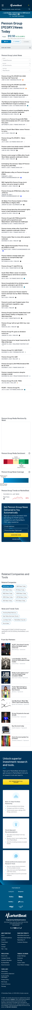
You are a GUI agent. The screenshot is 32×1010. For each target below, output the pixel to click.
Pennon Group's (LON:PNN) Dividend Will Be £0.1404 (15, 364)
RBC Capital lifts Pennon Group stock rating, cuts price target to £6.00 (14, 183)
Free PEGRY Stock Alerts (18, 16)
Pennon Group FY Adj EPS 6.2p (12, 266)
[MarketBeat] (16, 5)
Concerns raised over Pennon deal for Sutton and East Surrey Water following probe (15, 293)
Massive (13, 999)
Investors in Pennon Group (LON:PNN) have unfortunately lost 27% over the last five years (15, 121)
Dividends (20, 958)
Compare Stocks (5, 958)
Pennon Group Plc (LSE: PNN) (12, 381)
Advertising (4, 971)
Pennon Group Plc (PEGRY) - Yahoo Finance (13, 139)
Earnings (19, 960)
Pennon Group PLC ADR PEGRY (12, 350)
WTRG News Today (8, 586)
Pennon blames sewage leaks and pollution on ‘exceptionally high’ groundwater (13, 257)
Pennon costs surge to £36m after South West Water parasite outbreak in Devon (15, 156)
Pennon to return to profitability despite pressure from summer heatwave (15, 111)
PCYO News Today (20, 600)
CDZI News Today (7, 600)
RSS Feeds (4, 982)
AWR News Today (21, 586)
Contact (3, 946)
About (3, 935)
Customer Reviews (22, 942)
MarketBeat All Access (23, 935)
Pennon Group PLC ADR (9, 357)
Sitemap (3, 986)
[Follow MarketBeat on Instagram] (19, 928)
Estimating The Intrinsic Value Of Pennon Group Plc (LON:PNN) (16, 164)
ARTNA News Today (21, 597)
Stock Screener (5, 965)
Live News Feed (7, 619)
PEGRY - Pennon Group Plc (11, 388)
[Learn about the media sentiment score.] (29, 453)
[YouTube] (15, 928)
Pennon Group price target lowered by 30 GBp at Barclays (16, 341)
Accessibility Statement (7, 973)
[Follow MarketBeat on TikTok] (21, 928)
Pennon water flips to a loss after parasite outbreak (16, 238)
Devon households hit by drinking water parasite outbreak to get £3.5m (15, 284)
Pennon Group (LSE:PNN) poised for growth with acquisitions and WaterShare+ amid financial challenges (15, 220)
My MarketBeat (5, 962)
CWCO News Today (8, 597)
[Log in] (29, 5)
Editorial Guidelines (6, 937)
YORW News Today (21, 593)
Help (6, 949)
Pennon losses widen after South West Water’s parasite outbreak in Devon (15, 229)
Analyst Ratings (21, 956)
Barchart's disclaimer (12, 1007)
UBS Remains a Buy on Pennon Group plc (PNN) (15, 173)
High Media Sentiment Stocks (11, 616)
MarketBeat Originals (20, 619)
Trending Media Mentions (9, 612)
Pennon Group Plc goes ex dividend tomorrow (14, 332)
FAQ (2, 949)
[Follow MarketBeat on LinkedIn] (17, 928)
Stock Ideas (6, 623)
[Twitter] (11, 928)
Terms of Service (5, 984)
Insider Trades (21, 962)
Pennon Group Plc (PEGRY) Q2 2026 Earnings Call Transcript (14, 85)
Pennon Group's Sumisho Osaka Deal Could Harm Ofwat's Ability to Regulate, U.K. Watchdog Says (16, 314)
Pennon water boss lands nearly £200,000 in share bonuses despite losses (16, 147)
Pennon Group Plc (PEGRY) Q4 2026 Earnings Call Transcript (14, 77)
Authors (3, 940)
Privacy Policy (5, 979)
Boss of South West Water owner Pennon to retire (16, 130)
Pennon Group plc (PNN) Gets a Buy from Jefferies (15, 192)
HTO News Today (20, 590)
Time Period (4, 68)
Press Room (4, 942)
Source (3, 58)
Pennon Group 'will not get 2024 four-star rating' (16, 324)
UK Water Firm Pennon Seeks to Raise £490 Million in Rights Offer (14, 202)
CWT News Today (7, 590)
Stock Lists (4, 956)
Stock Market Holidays (23, 965)
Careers (3, 944)
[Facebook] (13, 928)
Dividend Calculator (6, 960)
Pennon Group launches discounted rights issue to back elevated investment (16, 210)
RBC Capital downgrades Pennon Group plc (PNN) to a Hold (15, 246)
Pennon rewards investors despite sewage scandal (13, 373)
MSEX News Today (7, 593)
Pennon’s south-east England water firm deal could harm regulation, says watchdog (15, 304)
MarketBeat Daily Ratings (24, 937)
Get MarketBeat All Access (16, 782)
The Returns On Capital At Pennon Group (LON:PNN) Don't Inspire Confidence (15, 103)
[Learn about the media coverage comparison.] (29, 472)
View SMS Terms (16, 539)
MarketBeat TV (21, 940)
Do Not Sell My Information (5, 976)
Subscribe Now (16, 535)
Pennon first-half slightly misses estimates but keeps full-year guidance (15, 94)
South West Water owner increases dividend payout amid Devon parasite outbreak (14, 274)
